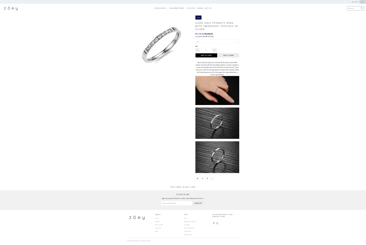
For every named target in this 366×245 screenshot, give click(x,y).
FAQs (185, 218)
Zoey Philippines (135, 241)
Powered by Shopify (145, 241)
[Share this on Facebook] (202, 178)
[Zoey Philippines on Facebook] (214, 223)
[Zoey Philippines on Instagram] (217, 223)
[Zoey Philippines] (11, 8)
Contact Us (158, 228)
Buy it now (229, 55)
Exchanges (187, 225)
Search (157, 218)
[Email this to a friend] (212, 178)
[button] (161, 8)
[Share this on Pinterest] (207, 178)
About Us (157, 221)
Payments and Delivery (190, 221)
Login (356, 2)
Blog (156, 231)
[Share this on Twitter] (197, 178)
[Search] (361, 8)
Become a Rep (159, 225)
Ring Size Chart (188, 234)
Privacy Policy (187, 231)
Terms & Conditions (189, 228)
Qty (196, 46)
